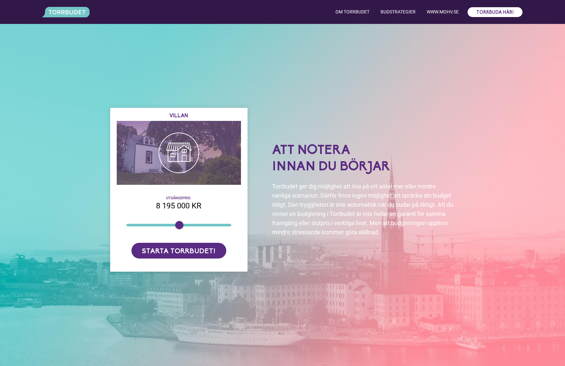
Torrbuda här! (495, 12)
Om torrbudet (352, 11)
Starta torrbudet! (178, 251)
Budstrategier (398, 11)
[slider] (179, 225)
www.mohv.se (443, 11)
